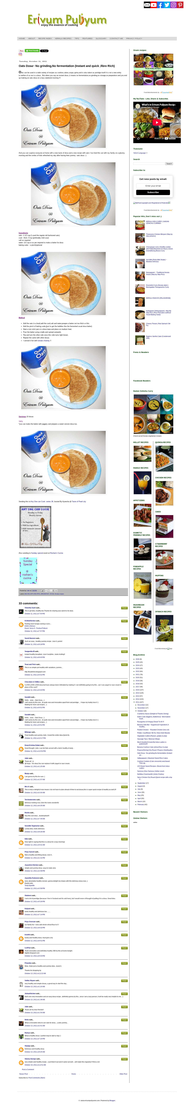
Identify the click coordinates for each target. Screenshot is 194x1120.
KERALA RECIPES (63, 38)
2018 (138, 684)
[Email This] (46, 590)
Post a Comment (28, 1069)
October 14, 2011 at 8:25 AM (35, 1052)
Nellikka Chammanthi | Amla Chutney (150, 774)
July (139, 789)
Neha (27, 1020)
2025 (138, 662)
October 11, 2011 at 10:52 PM (35, 751)
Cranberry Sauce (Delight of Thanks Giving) (153, 714)
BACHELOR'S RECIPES (32, 594)
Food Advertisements (150, 92)
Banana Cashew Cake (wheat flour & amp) (152, 747)
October (141, 711)
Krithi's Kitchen (30, 626)
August (140, 786)
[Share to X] (51, 590)
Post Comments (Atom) (37, 1078)
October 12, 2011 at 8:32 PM (35, 928)
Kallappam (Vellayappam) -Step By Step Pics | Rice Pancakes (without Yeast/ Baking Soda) (158, 313)
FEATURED (87, 38)
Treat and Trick (30, 664)
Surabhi (27, 697)
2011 (138, 702)
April (139, 798)
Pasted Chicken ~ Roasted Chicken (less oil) (153, 730)
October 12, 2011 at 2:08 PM (35, 871)
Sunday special (37, 553)
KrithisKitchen (30, 621)
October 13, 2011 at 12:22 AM (35, 973)
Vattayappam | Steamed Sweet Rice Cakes (152, 758)
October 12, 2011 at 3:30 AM (35, 793)
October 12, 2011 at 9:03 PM (35, 956)
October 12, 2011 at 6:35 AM (35, 806)
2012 (138, 699)
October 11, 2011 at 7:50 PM (35, 614)
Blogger (112, 1100)
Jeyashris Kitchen (31, 865)
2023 (138, 668)
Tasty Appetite (30, 885)
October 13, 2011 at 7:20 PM (35, 1039)
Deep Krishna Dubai (32, 745)
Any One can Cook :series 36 (42, 501)
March (140, 801)
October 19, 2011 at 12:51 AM (35, 1065)
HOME (22, 38)
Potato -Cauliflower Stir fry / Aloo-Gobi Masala (153, 733)
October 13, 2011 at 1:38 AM (35, 1000)
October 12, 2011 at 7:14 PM (35, 914)
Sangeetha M (29, 651)
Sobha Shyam (30, 980)
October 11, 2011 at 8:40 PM (35, 657)
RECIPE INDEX (45, 38)
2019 (138, 681)
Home (74, 1074)
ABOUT (31, 38)
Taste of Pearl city (78, 501)
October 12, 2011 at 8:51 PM (35, 941)
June (139, 792)
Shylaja (27, 1046)
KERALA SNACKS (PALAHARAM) (158, 298)
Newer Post (23, 1074)
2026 (138, 659)
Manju (27, 773)
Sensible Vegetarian (32, 826)
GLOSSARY (101, 38)
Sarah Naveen (30, 638)
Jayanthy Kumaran (32, 878)
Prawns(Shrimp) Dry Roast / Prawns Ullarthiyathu (154, 750)
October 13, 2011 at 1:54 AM (35, 1013)
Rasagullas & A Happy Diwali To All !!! (150, 722)
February (141, 804)
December (141, 705)
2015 (138, 690)
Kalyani (27, 909)
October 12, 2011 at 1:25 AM (35, 766)
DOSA (52, 594)
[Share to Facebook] (53, 590)
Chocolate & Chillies (32, 682)
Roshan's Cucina (56, 553)
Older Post (123, 1074)
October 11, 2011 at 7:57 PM (35, 631)
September (142, 783)
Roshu (27, 813)
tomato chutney (44, 341)
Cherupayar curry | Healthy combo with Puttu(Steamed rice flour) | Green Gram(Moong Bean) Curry (159, 249)
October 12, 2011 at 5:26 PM (35, 901)
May (139, 795)
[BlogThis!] (48, 590)
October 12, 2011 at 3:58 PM (35, 888)
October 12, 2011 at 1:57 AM (35, 779)
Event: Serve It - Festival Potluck (36, 628)
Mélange (28, 732)
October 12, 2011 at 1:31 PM (35, 858)
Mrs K (27, 787)
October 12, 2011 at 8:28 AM (35, 832)
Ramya (27, 1033)
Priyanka (28, 963)
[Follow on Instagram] (20, 55)
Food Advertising (160, 648)
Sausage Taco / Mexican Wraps (148, 739)
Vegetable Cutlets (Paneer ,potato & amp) (152, 736)
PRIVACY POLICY (134, 38)
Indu (26, 839)
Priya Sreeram (30, 922)
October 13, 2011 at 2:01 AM (35, 1026)
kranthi (27, 935)
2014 (138, 693)
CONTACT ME (116, 38)
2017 (138, 687)
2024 (138, 665)
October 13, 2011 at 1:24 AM (35, 987)
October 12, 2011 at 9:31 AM (35, 845)
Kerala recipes (59, 594)
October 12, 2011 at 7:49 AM (35, 819)
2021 (138, 674)
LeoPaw (28, 948)
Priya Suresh (29, 852)
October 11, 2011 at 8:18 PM (35, 644)
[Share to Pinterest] (56, 590)
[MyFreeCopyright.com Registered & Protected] (150, 203)
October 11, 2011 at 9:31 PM (35, 675)
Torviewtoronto (30, 800)
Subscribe (153, 192)
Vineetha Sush (30, 608)
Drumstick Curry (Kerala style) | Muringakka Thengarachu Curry (157, 286)
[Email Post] (41, 590)
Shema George (30, 1059)
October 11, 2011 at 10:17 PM (35, 738)
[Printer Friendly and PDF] (32, 52)
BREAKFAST (45, 594)
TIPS (77, 38)
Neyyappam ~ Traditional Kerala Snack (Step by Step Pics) (157, 273)
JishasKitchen (30, 993)
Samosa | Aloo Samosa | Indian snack (150, 771)
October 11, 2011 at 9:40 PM (35, 690)
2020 (138, 677)
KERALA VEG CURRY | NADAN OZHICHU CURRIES (157, 222)
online (135, 822)
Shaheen (28, 895)
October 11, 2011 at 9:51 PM (35, 707)
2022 (138, 671)
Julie (26, 758)
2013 (138, 696)
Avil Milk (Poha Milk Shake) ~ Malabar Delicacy (156, 260)
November (141, 708)
